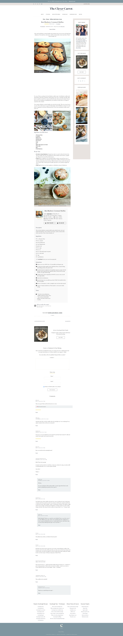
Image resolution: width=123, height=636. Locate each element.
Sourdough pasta (40, 620)
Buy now (61, 337)
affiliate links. (62, 26)
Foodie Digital (74, 634)
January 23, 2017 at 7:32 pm (43, 480)
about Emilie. (78, 47)
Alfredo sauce (73, 611)
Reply (37, 412)
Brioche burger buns (85, 606)
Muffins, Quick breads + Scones (56, 19)
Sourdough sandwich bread (40, 618)
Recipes (47, 19)
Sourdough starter (41, 606)
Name (52, 376)
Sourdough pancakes (40, 611)
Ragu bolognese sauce (72, 615)
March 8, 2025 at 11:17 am (41, 432)
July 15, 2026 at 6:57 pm (40, 401)
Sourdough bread (41, 608)
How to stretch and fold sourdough (57, 611)
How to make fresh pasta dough (73, 606)
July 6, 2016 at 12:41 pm (43, 515)
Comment (52, 357)
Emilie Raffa (43, 26)
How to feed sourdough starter (57, 606)
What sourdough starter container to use (57, 608)
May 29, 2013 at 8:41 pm (40, 534)
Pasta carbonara (72, 613)
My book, (57, 618)
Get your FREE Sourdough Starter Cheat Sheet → (61, 1)
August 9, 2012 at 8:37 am (41, 576)
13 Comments (52, 315)
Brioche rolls (85, 608)
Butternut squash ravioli (85, 611)
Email (52, 381)
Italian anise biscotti (85, 615)
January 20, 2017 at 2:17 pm (41, 459)
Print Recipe (50, 223)
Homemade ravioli (73, 608)
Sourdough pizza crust (40, 613)
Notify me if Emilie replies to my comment (53, 386)
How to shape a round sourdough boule (57, 613)
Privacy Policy (61, 631)
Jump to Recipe (52, 29)
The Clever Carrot (61, 9)
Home (44, 19)
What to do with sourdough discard (57, 615)
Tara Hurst (63, 634)
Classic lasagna (85, 613)
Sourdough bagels (41, 615)
